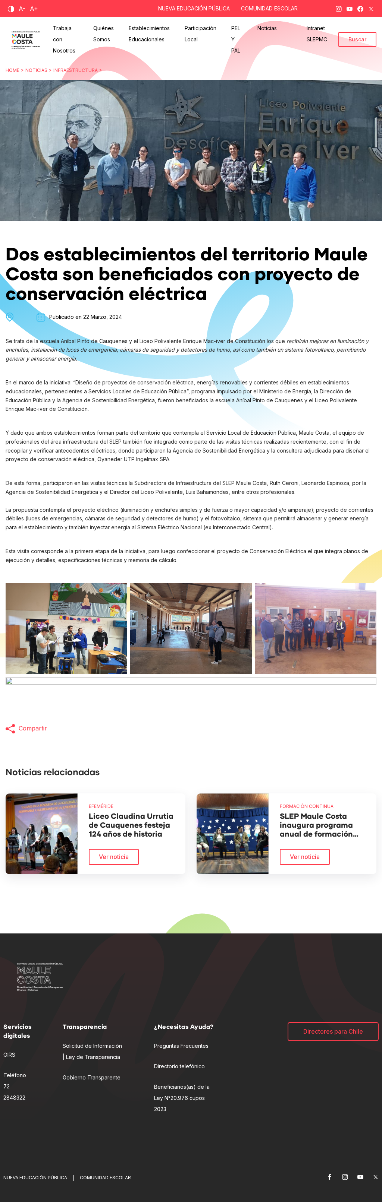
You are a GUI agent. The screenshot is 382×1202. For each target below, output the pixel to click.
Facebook (360, 7)
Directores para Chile (333, 1031)
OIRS (9, 1055)
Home (12, 70)
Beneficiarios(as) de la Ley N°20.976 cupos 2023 (182, 1098)
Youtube (350, 7)
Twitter (371, 7)
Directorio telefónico (179, 1066)
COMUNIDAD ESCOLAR (269, 8)
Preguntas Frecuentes (181, 1046)
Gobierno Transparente (91, 1077)
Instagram (339, 7)
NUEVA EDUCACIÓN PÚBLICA (194, 8)
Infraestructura (75, 70)
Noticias (36, 70)
